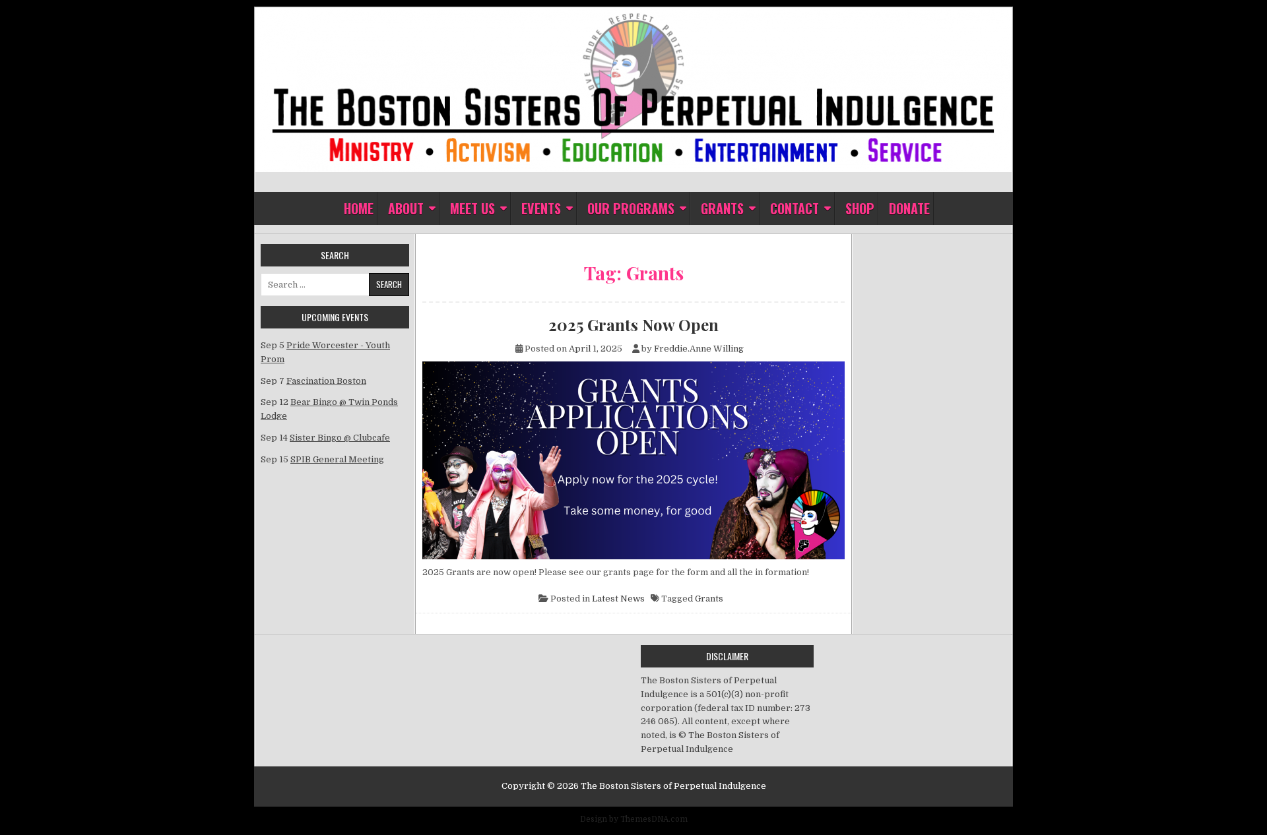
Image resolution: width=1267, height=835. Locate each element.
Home (359, 208)
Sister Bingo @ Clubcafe (340, 438)
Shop (859, 208)
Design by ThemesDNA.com (634, 819)
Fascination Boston (326, 381)
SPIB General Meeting (337, 459)
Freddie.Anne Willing (699, 349)
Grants (722, 208)
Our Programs (630, 208)
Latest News (618, 598)
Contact (794, 208)
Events (541, 208)
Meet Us (472, 208)
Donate (909, 208)
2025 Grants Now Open (633, 324)
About (406, 208)
